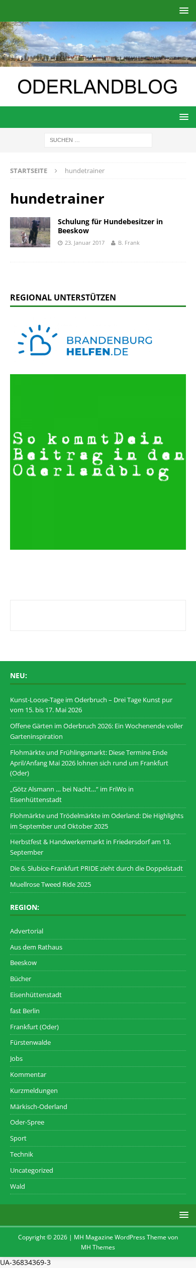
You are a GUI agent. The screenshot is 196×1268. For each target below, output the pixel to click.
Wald (17, 1186)
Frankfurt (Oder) (34, 1026)
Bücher (20, 978)
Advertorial (26, 930)
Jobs (16, 1058)
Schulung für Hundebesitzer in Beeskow (110, 226)
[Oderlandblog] (98, 60)
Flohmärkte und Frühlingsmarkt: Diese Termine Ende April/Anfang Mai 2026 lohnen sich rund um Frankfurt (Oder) (89, 763)
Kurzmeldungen (34, 1090)
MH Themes (98, 1247)
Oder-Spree (27, 1122)
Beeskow (23, 962)
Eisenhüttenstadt (36, 994)
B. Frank (129, 242)
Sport (18, 1138)
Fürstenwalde (30, 1042)
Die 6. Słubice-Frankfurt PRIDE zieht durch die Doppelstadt (96, 868)
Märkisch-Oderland (38, 1106)
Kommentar (28, 1074)
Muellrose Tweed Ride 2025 (50, 884)
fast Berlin (25, 1010)
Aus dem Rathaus (36, 947)
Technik (21, 1154)
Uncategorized (31, 1170)
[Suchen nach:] (98, 139)
